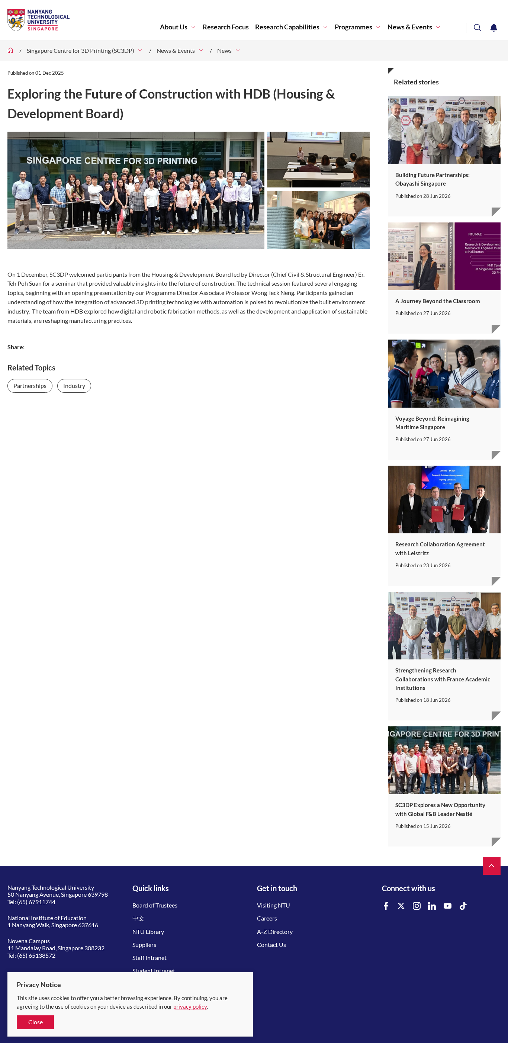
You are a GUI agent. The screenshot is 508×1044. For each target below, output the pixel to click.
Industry (74, 385)
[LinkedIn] (432, 906)
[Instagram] (417, 906)
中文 (138, 918)
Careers (267, 918)
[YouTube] (448, 906)
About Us (173, 27)
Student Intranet (153, 970)
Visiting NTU (273, 905)
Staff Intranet (149, 957)
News (224, 50)
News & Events (410, 27)
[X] (401, 906)
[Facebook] (386, 906)
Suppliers (144, 944)
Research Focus (226, 27)
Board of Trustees (154, 905)
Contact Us (271, 944)
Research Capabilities (287, 27)
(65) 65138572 (36, 955)
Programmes (353, 27)
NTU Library (148, 931)
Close (35, 1021)
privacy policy (190, 1006)
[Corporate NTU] (10, 50)
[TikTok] (463, 906)
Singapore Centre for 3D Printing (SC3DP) (80, 50)
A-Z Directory (275, 931)
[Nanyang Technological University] (83, 20)
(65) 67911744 (36, 901)
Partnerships (29, 385)
